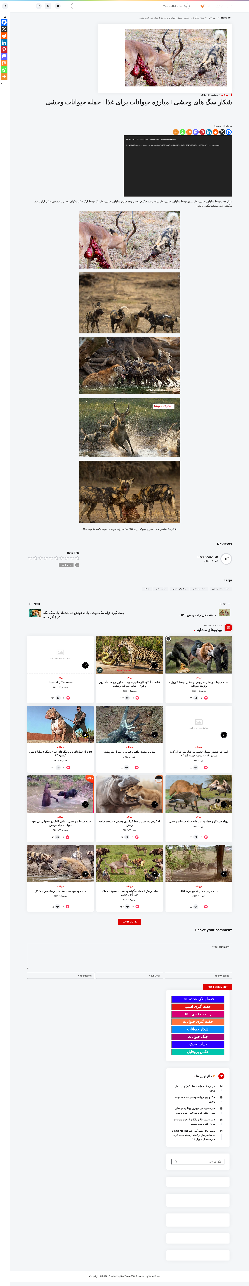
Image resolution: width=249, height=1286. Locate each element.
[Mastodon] (196, 132)
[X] (222, 132)
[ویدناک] (216, 6)
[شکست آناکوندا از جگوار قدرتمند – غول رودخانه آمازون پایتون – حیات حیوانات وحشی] (129, 654)
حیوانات (212, 17)
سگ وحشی (161, 589)
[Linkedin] (209, 132)
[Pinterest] (202, 132)
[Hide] (1, 83)
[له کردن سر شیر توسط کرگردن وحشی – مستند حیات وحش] (129, 794)
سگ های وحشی (179, 589)
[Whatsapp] (182, 132)
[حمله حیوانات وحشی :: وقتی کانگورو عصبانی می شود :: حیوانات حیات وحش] (60, 794)
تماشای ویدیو (175, 1162)
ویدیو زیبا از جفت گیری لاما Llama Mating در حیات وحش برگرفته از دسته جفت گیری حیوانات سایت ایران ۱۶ (193, 1135)
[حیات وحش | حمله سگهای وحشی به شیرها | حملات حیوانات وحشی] (129, 863)
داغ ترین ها (204, 1076)
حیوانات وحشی (199, 589)
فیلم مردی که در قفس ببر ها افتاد (199, 891)
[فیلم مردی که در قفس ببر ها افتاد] (198, 863)
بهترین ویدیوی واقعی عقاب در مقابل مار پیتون (129, 751)
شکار (146, 589)
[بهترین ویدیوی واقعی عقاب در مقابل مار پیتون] (129, 724)
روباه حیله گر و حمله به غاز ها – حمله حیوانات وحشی (198, 821)
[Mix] (189, 132)
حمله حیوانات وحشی (221, 589)
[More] (176, 132)
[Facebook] (229, 132)
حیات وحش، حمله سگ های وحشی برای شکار (60, 891)
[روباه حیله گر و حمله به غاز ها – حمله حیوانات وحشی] (198, 794)
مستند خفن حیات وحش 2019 (198, 615)
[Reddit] (216, 132)
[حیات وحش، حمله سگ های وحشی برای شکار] (60, 863)
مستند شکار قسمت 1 (60, 682)
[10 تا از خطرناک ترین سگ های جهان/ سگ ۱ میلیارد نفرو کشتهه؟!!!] (60, 724)
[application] (178, 166)
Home (224, 17)
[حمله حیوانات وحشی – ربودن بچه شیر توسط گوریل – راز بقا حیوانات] (198, 654)
